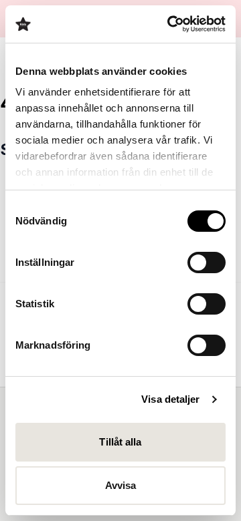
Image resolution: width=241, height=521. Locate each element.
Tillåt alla (120, 442)
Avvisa (121, 485)
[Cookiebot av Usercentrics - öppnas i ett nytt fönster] (170, 24)
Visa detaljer (170, 399)
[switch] (206, 262)
